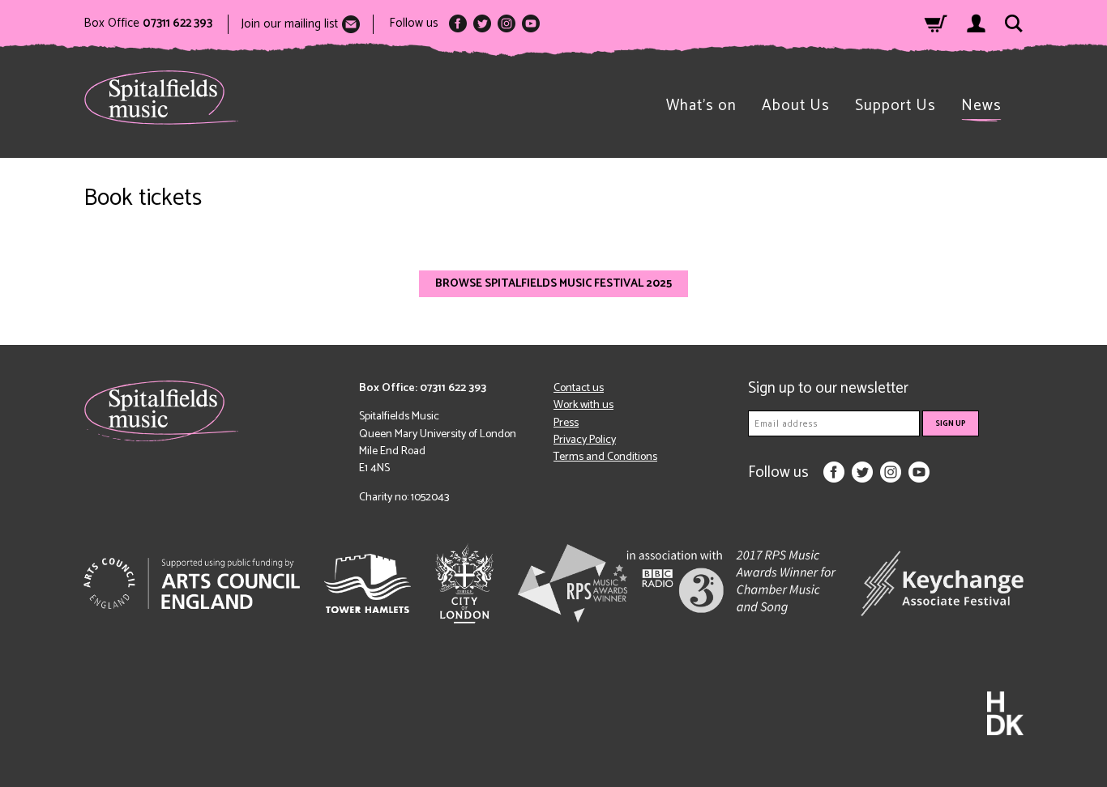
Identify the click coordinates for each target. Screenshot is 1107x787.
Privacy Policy (585, 440)
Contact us (579, 388)
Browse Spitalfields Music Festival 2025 (553, 283)
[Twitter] (482, 23)
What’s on (701, 105)
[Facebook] (458, 23)
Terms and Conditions (605, 457)
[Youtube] (531, 23)
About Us (796, 105)
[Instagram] (506, 23)
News (981, 105)
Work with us (583, 405)
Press (566, 423)
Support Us (895, 105)
